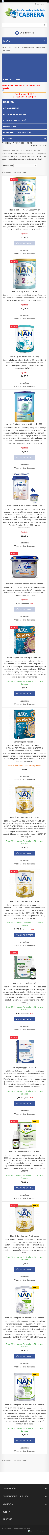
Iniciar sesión (39, 4)
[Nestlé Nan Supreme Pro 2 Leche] (24, 884)
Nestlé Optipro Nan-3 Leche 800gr (24, 356)
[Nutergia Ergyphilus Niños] (24, 1049)
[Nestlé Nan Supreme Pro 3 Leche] (24, 1218)
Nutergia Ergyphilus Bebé (24, 983)
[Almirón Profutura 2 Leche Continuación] (24, 488)
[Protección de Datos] (37, 1531)
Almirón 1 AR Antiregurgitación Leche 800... (24, 424)
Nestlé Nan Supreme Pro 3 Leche (24, 1236)
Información (9, 126)
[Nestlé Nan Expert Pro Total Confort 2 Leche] (24, 1387)
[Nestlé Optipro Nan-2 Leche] (24, 274)
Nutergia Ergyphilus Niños (24, 1067)
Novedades (8, 102)
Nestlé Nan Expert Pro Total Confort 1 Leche (24, 1317)
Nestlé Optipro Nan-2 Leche (24, 291)
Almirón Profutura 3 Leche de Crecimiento (24, 584)
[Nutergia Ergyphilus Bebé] (24, 965)
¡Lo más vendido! (11, 108)
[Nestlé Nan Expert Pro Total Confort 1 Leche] (24, 1300)
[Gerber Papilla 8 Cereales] (24, 724)
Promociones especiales (15, 114)
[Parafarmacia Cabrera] (24, 13)
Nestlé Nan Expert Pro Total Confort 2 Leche (24, 1404)
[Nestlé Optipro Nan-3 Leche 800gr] (24, 338)
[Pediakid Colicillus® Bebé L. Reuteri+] (24, 1134)
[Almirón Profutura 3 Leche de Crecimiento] (24, 566)
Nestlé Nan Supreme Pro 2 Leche (24, 901)
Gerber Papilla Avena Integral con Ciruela (24, 657)
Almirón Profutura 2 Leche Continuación (24, 505)
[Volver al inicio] (3, 47)
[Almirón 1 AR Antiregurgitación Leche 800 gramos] (24, 406)
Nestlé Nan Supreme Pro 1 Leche (24, 817)
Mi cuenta (8, 1504)
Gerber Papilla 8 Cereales (24, 742)
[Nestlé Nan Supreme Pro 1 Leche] (24, 799)
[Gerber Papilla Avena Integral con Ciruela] (24, 640)
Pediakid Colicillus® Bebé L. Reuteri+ (24, 1152)
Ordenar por (7, 166)
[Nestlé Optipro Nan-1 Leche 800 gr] (24, 192)
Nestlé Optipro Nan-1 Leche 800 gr (24, 210)
